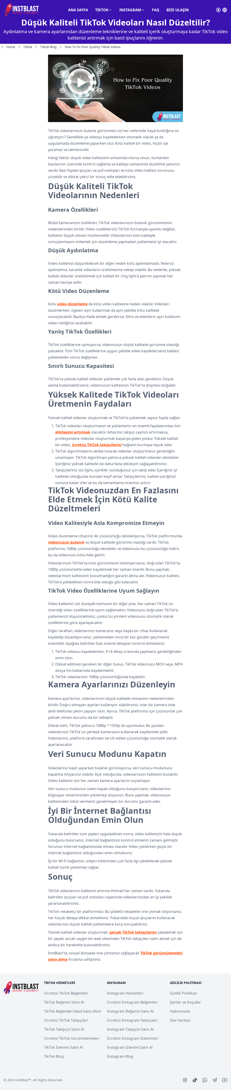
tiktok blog (48, 47)
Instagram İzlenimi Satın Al (129, 1047)
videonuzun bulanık (66, 542)
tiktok (27, 47)
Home (10, 47)
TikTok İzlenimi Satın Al (63, 1047)
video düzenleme (72, 303)
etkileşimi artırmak (72, 432)
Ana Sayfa (78, 9)
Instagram (130, 9)
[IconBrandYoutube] (224, 1080)
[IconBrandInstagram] (185, 1080)
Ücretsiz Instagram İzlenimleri (132, 1038)
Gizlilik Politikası (183, 993)
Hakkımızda (180, 1011)
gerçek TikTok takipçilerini (133, 932)
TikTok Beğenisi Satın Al (64, 1002)
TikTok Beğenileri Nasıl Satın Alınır (73, 1011)
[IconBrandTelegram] (214, 1080)
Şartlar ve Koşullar (185, 1002)
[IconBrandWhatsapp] (205, 1080)
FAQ (155, 9)
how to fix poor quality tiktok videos (92, 47)
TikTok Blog (54, 1056)
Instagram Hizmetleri (125, 993)
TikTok (102, 9)
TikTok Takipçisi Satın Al (64, 1029)
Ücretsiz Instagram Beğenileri (132, 1002)
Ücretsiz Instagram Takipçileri (132, 1020)
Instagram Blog (120, 1056)
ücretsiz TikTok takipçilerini (97, 444)
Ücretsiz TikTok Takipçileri (66, 1020)
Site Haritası (180, 1020)
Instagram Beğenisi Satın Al (130, 1011)
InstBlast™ (23, 1080)
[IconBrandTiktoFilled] (195, 1080)
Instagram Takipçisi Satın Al (130, 1029)
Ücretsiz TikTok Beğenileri (66, 993)
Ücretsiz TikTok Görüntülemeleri (71, 1038)
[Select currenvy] (218, 10)
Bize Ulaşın (177, 9)
